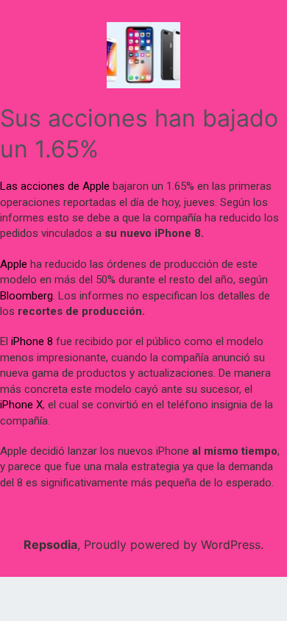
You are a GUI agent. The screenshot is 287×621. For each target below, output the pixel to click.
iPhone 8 (32, 341)
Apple (13, 264)
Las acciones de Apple (55, 186)
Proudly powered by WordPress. (173, 544)
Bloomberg (26, 295)
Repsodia (50, 544)
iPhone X (21, 404)
